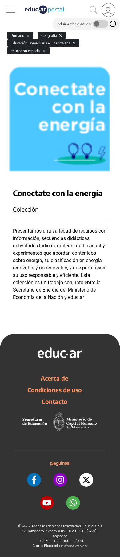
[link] (108, 10)
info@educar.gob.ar (75, 545)
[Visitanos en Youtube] (46, 503)
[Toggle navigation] (6, 3)
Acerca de (54, 378)
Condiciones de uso (54, 389)
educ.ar (26, 526)
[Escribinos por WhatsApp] (73, 503)
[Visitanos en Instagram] (60, 480)
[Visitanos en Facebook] (34, 480)
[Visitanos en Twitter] (86, 480)
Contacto (54, 401)
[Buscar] (94, 10)
